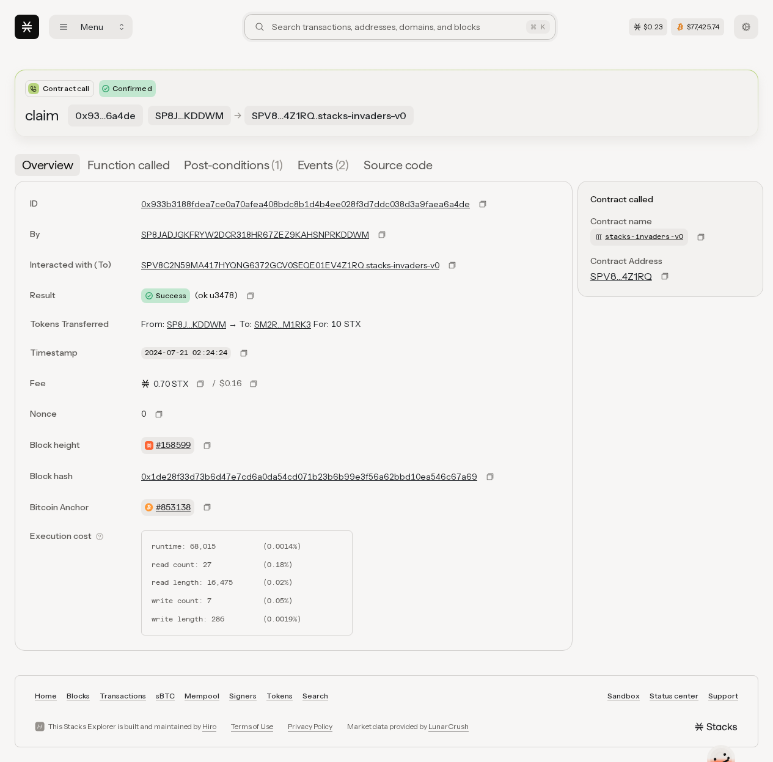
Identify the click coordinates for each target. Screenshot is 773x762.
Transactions (123, 695)
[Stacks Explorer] (27, 27)
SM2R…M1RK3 (282, 324)
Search (315, 695)
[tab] (47, 165)
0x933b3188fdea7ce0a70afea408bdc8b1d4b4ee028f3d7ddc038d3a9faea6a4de (305, 204)
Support (723, 695)
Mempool (202, 695)
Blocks (78, 695)
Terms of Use (252, 726)
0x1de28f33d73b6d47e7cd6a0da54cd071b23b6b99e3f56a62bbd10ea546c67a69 (309, 476)
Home (46, 695)
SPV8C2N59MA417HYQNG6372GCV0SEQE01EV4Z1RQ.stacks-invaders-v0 (290, 265)
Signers (243, 695)
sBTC (165, 695)
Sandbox (623, 695)
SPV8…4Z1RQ (621, 276)
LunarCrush (448, 726)
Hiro (209, 726)
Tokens (279, 695)
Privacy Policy (310, 726)
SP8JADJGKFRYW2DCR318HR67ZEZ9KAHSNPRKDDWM (255, 234)
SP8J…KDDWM (196, 324)
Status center (674, 695)
